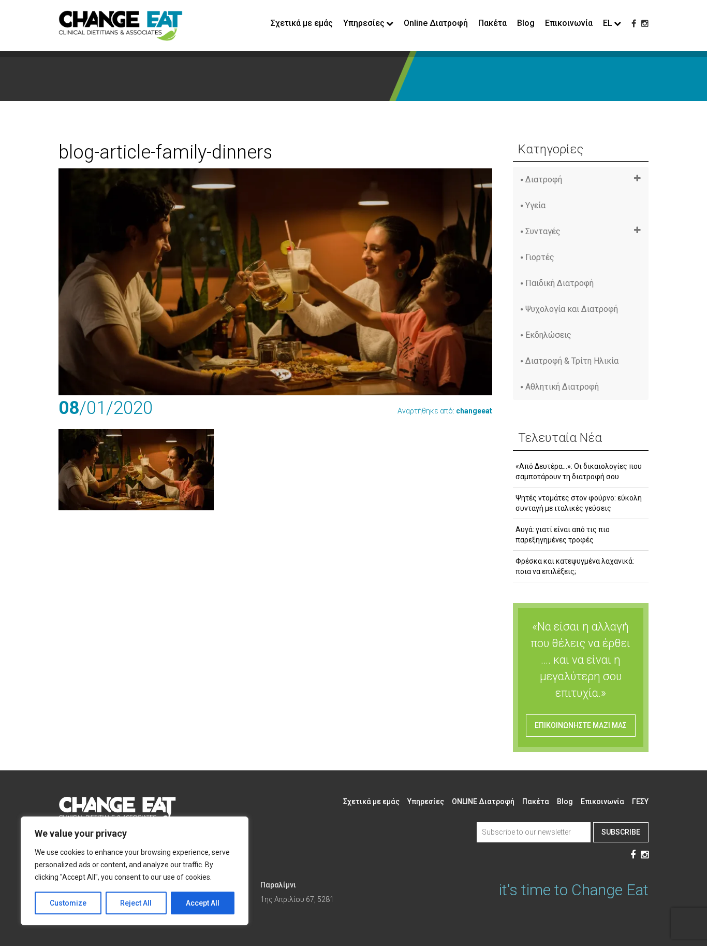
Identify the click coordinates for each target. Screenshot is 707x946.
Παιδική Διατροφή (559, 283)
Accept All (202, 903)
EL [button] (607, 23)
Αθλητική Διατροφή (562, 387)
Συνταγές (543, 231)
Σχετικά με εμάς (302, 23)
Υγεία (535, 205)
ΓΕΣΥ (640, 801)
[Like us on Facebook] (633, 23)
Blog (526, 23)
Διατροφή (543, 179)
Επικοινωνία (569, 23)
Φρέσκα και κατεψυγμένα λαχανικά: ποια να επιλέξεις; (574, 566)
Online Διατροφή (436, 23)
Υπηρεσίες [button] (364, 23)
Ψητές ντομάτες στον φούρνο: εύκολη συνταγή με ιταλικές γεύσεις (578, 503)
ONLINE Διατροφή (483, 801)
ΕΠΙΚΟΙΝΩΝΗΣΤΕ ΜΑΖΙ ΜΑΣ (581, 725)
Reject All (136, 903)
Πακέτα (492, 23)
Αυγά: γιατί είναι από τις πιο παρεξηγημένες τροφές (562, 534)
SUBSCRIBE (620, 832)
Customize (68, 903)
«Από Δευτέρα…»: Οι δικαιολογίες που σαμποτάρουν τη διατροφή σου (578, 471)
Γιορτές (539, 257)
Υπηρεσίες (425, 801)
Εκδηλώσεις (548, 335)
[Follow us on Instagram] (645, 23)
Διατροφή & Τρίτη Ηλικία (571, 361)
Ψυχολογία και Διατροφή (571, 309)
